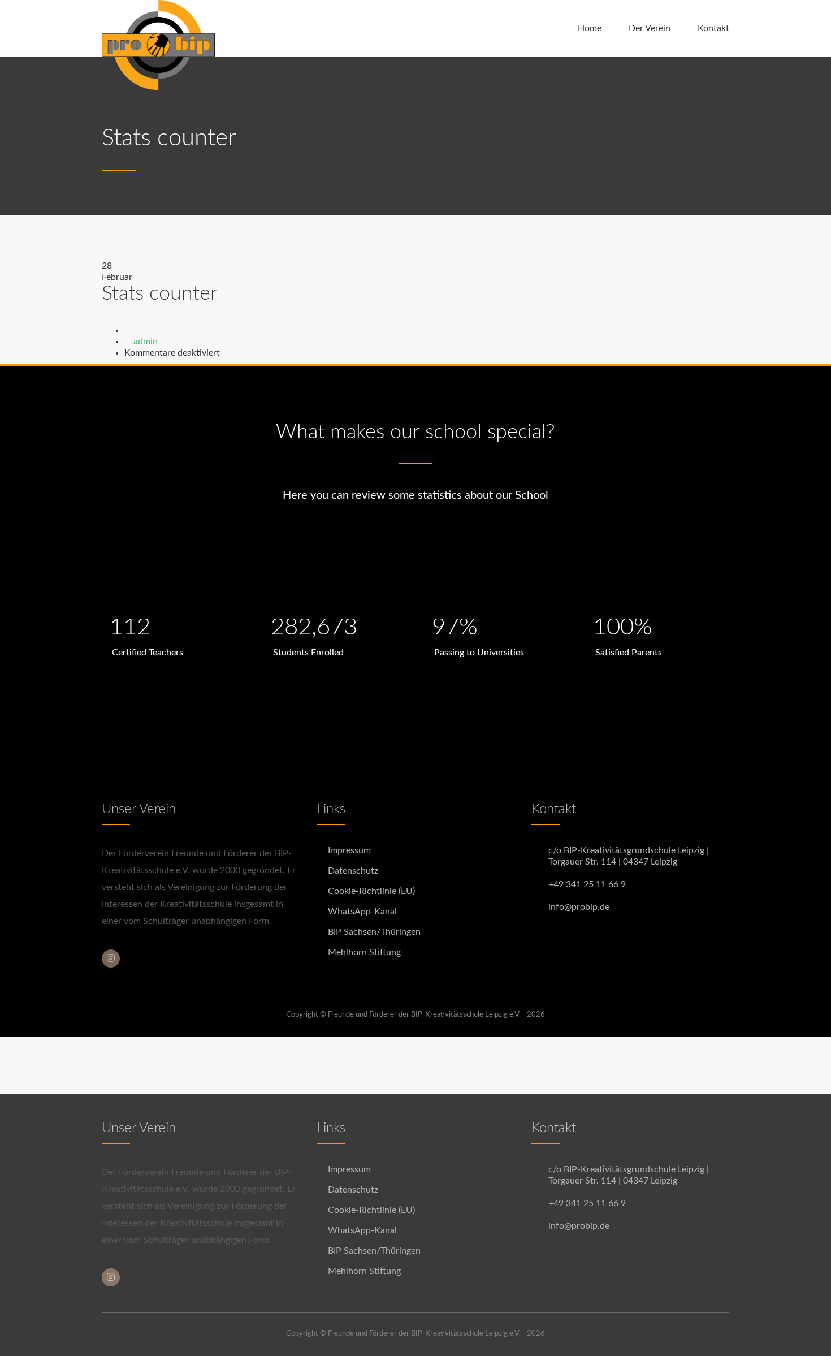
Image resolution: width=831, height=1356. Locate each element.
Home (589, 28)
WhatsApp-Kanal (362, 911)
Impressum (349, 850)
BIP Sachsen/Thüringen (374, 931)
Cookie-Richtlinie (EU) (371, 891)
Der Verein (649, 28)
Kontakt (713, 28)
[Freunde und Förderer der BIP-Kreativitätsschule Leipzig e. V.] (158, 28)
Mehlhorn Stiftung (364, 952)
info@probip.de (578, 907)
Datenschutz (353, 870)
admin (145, 341)
